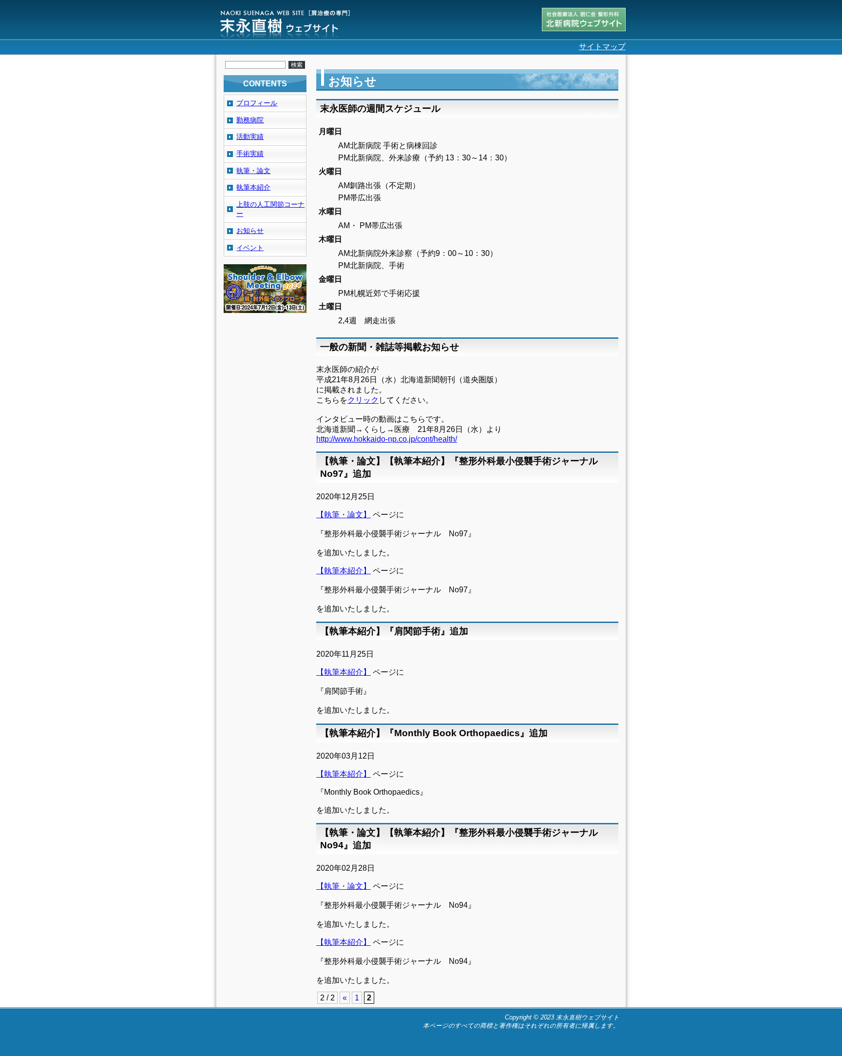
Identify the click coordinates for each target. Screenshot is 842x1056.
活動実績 (250, 136)
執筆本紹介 (253, 187)
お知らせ (250, 231)
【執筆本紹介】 (343, 571)
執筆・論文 (253, 171)
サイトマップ (602, 46)
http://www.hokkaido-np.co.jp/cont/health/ (386, 439)
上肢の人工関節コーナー (270, 209)
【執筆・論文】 (343, 514)
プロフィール (256, 103)
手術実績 (250, 153)
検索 (297, 64)
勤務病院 (250, 120)
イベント (250, 248)
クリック (363, 400)
